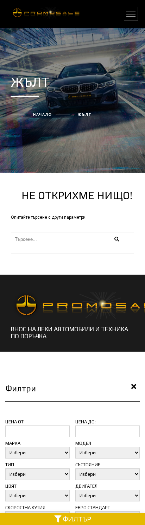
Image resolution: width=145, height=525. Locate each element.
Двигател (86, 486)
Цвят (11, 486)
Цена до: (85, 421)
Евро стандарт (92, 507)
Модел (83, 443)
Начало (42, 114)
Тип (9, 464)
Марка (12, 443)
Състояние (87, 464)
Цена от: (15, 421)
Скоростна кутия (25, 507)
